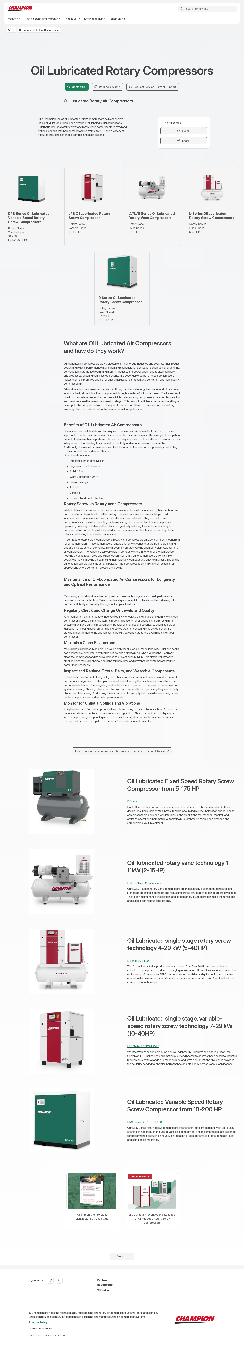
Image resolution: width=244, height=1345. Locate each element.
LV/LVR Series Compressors (144, 883)
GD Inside (103, 1290)
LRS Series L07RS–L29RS (143, 1046)
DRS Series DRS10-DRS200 (144, 1122)
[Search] (181, 9)
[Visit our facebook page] (50, 1280)
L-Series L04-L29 (138, 960)
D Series (132, 801)
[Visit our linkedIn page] (59, 1280)
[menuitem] (14, 18)
